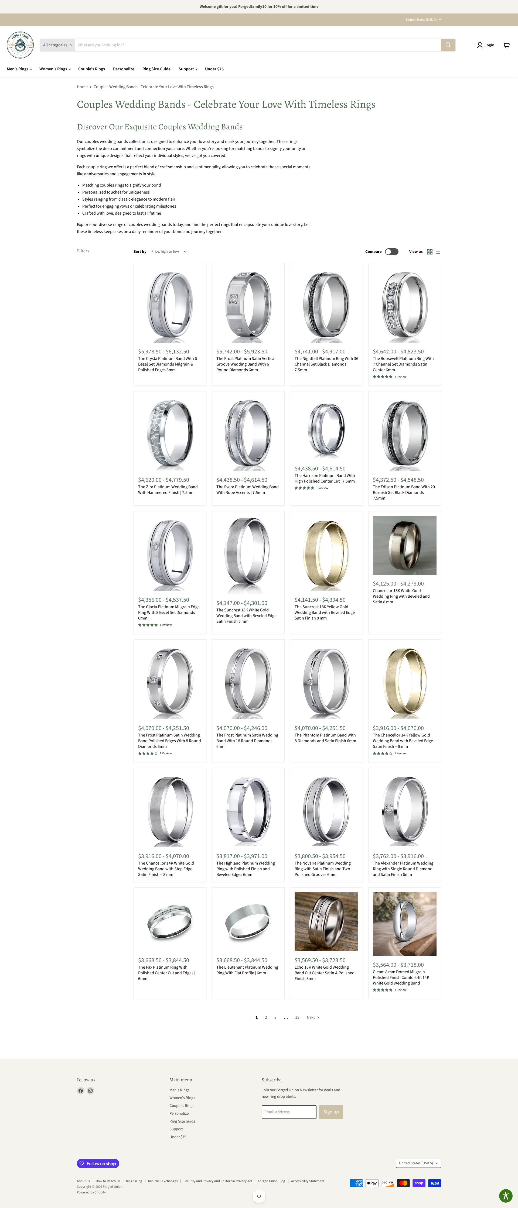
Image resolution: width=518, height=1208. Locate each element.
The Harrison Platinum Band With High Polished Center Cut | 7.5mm (325, 478)
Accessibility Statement (307, 1181)
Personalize (123, 69)
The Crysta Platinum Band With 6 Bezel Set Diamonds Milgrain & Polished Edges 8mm (167, 364)
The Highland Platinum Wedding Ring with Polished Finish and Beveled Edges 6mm (245, 868)
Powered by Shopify (91, 1192)
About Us (83, 1181)
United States (421, 19)
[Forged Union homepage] (20, 45)
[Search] (448, 45)
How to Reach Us (108, 1181)
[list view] (437, 252)
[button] (486, 45)
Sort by (140, 251)
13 (297, 1017)
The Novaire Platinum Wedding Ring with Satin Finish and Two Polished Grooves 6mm (323, 868)
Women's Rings (53, 69)
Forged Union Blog (271, 1181)
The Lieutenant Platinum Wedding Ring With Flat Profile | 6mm (247, 970)
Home (82, 86)
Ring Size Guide (156, 69)
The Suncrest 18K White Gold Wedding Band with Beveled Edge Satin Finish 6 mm (246, 615)
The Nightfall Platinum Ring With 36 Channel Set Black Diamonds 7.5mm (326, 364)
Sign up (331, 1112)
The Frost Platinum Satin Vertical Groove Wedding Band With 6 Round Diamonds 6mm (245, 364)
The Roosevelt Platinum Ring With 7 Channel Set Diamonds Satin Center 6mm (403, 364)
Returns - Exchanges (163, 1181)
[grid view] (430, 252)
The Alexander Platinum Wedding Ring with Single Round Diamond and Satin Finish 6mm (403, 868)
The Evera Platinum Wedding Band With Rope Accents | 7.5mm (247, 489)
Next (311, 1017)
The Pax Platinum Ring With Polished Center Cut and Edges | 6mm (166, 973)
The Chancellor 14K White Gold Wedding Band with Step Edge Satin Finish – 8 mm (166, 868)
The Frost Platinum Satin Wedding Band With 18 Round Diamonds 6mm (247, 740)
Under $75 (214, 69)
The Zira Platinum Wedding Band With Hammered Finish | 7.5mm (168, 489)
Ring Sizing (134, 1181)
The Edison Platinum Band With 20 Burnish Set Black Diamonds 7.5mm (404, 492)
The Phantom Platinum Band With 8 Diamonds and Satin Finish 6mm (325, 738)
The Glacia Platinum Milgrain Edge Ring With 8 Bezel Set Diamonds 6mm (169, 612)
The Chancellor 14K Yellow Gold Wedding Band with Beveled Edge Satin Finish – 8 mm (403, 740)
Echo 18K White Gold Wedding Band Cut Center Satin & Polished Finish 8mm (325, 973)
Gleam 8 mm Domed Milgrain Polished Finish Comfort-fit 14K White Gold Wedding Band (401, 977)
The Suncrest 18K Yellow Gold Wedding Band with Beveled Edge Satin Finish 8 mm (325, 612)
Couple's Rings (91, 69)
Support (187, 69)
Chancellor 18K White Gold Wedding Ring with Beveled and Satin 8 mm (401, 596)
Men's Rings (18, 69)
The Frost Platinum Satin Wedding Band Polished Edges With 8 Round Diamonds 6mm (169, 740)
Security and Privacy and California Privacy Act (217, 1181)
